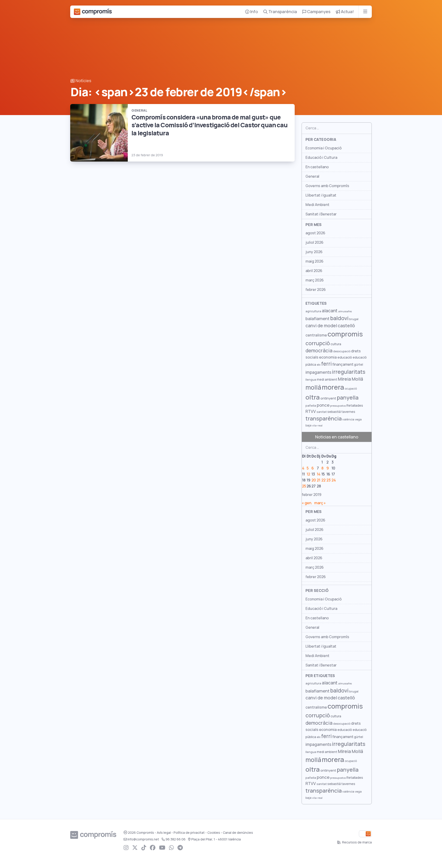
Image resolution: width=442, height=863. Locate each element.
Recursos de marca (356, 842)
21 (318, 480)
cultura (336, 344)
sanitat (322, 412)
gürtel (358, 364)
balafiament (317, 318)
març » (320, 503)
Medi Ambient (317, 204)
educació (344, 357)
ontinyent (328, 398)
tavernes (348, 412)
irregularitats (348, 371)
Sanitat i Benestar (321, 214)
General (312, 176)
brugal (353, 319)
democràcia (318, 351)
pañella (310, 406)
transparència (323, 418)
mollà (313, 387)
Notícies (83, 80)
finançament (342, 364)
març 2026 (314, 280)
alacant (329, 311)
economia (328, 357)
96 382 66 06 (176, 839)
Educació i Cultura (321, 157)
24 (334, 480)
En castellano (317, 167)
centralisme (316, 335)
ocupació (351, 389)
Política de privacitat (189, 833)
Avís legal (164, 833)
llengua (310, 380)
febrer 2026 (315, 289)
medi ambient (327, 379)
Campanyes (318, 11)
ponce (323, 405)
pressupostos (338, 405)
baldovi (339, 318)
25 (304, 486)
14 (318, 474)
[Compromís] (92, 12)
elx (318, 365)
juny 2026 (314, 251)
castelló (346, 326)
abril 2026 (313, 270)
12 (308, 474)
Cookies (213, 833)
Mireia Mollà (350, 379)
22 (323, 480)
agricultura (313, 311)
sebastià (334, 412)
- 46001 (216, 839)
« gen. (307, 503)
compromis (345, 334)
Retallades (354, 405)
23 (328, 480)
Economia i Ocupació (323, 148)
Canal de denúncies (238, 833)
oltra (312, 397)
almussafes (345, 311)
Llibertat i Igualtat (320, 195)
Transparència (282, 11)
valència (348, 419)
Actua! (347, 11)
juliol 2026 (314, 242)
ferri (326, 363)
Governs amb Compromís (327, 185)
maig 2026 (314, 261)
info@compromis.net (143, 839)
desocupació (341, 351)
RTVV (310, 411)
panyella (347, 397)
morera (333, 387)
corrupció (317, 343)
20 (313, 480)
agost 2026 (315, 233)
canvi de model (321, 326)
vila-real (317, 425)
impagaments (318, 372)
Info (253, 11)
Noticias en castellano (336, 437)
